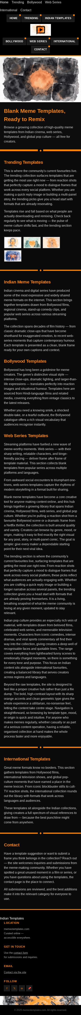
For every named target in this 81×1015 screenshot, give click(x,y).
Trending (18, 2)
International (8, 10)
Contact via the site (15, 972)
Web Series (53, 2)
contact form (21, 952)
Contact (25, 10)
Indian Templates (58, 18)
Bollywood (34, 2)
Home (4, 2)
